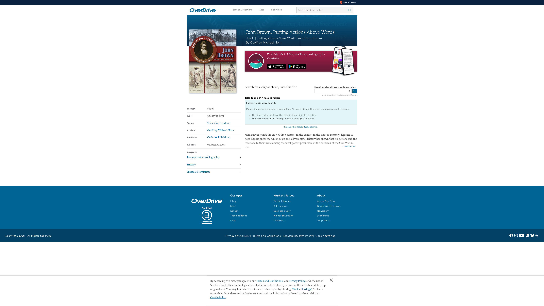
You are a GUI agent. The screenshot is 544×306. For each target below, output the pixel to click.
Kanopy (234, 210)
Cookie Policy (218, 297)
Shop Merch (323, 220)
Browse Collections (242, 9)
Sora (232, 206)
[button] (250, 195)
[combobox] (322, 10)
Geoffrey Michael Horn (266, 42)
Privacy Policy (297, 281)
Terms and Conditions (269, 281)
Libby (233, 201)
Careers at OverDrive (328, 206)
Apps (261, 9)
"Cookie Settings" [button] (302, 289)
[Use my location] (349, 91)
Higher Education (283, 215)
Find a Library (349, 2)
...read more (348, 146)
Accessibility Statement (298, 235)
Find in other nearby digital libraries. (301, 127)
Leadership (323, 215)
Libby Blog (276, 9)
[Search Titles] (350, 10)
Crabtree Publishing (218, 137)
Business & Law (282, 210)
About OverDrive (326, 201)
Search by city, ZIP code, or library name (335, 87)
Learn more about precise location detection (339, 95)
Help (233, 220)
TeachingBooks (238, 215)
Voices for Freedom (310, 38)
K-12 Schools (280, 206)
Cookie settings (325, 235)
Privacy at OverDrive (238, 235)
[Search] (354, 91)
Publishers (279, 220)
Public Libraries (282, 201)
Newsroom (323, 210)
